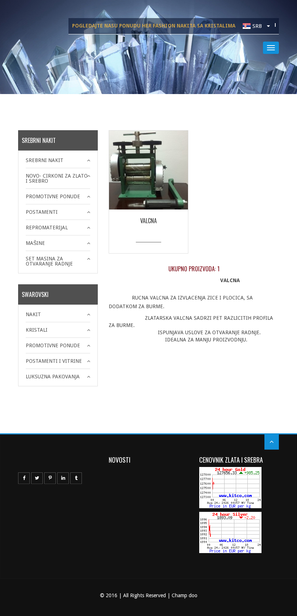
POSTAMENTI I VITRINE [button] (54, 361)
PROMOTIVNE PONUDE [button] (53, 196)
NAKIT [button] (33, 314)
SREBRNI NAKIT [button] (44, 160)
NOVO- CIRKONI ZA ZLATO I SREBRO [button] (57, 178)
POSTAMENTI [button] (42, 211)
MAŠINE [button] (35, 243)
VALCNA (148, 220)
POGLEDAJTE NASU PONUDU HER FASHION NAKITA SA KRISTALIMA (153, 26)
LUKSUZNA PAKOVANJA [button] (53, 376)
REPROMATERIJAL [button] (47, 227)
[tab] (58, 160)
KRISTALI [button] (36, 329)
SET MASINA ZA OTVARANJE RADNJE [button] (49, 261)
